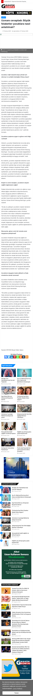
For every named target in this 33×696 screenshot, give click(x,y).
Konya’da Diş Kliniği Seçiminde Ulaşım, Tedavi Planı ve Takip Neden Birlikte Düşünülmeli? (20, 598)
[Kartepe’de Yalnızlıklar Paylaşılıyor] (8, 442)
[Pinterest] (14, 356)
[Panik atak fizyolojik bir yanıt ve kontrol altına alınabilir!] (24, 442)
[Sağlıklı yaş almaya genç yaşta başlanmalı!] (24, 426)
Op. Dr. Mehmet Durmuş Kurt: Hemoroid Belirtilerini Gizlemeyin (24, 380)
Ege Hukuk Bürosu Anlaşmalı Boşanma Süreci (7, 398)
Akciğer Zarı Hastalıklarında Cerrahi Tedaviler (8, 380)
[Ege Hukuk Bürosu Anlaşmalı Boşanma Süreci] (8, 390)
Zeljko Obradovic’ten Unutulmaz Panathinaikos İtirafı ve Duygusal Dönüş (21, 614)
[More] (27, 356)
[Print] (20, 356)
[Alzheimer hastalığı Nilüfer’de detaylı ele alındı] (8, 408)
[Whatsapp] (17, 356)
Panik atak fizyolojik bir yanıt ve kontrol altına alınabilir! (24, 449)
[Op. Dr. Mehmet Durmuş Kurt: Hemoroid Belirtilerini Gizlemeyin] (24, 373)
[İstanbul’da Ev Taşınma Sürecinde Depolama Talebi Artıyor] (6, 607)
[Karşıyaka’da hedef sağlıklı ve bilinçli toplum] (8, 426)
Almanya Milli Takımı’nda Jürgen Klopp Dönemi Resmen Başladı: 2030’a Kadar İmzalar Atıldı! (21, 640)
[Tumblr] (23, 356)
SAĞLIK (3, 17)
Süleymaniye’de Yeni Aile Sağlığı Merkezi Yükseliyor (24, 415)
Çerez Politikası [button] (17, 688)
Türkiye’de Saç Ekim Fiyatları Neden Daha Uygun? (23, 398)
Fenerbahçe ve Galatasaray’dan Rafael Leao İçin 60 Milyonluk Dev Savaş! (21, 632)
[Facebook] (5, 356)
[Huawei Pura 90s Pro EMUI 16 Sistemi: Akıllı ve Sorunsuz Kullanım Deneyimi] (6, 591)
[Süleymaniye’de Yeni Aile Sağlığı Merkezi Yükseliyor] (24, 408)
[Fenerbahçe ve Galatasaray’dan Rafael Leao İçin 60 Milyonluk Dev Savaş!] (6, 633)
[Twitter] (8, 356)
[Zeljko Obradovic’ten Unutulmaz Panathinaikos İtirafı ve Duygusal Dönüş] (6, 615)
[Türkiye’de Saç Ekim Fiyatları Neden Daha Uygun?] (24, 390)
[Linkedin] (11, 356)
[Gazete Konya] (8, 6)
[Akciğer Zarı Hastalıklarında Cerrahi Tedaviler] (8, 373)
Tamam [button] (16, 693)
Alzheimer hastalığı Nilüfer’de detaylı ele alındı (7, 415)
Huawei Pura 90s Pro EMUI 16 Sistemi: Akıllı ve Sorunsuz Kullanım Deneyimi (20, 590)
